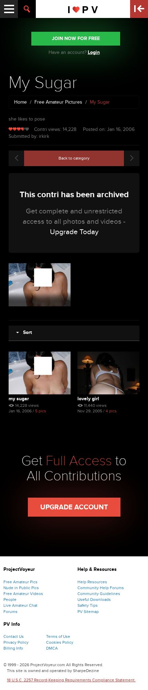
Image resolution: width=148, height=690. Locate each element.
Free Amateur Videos (23, 593)
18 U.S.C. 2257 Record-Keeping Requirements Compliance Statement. (71, 680)
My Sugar (19, 398)
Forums (10, 611)
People (10, 599)
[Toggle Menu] (9, 9)
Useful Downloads (94, 599)
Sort (25, 332)
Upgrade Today (74, 232)
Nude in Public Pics (21, 587)
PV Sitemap (88, 611)
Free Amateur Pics (20, 581)
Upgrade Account (74, 507)
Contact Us (13, 636)
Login (94, 52)
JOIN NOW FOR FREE (76, 38)
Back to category (74, 158)
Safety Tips (87, 605)
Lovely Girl (88, 398)
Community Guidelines (98, 593)
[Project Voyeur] (83, 9)
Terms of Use (58, 636)
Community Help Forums (100, 587)
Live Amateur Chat (20, 605)
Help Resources (92, 581)
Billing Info (13, 648)
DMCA (52, 648)
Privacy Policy (16, 642)
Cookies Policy (59, 642)
